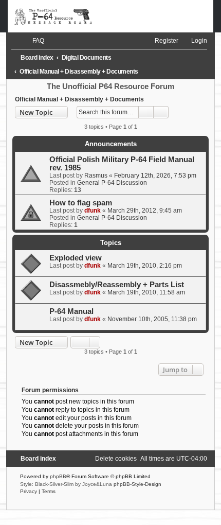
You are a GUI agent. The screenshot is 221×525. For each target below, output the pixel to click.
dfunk (92, 210)
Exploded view (75, 258)
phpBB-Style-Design (137, 484)
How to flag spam (80, 203)
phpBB (58, 476)
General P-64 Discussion (112, 182)
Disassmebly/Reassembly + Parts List (116, 285)
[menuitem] (33, 40)
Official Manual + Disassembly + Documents (79, 99)
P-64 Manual (71, 311)
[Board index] (110, 16)
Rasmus (95, 175)
